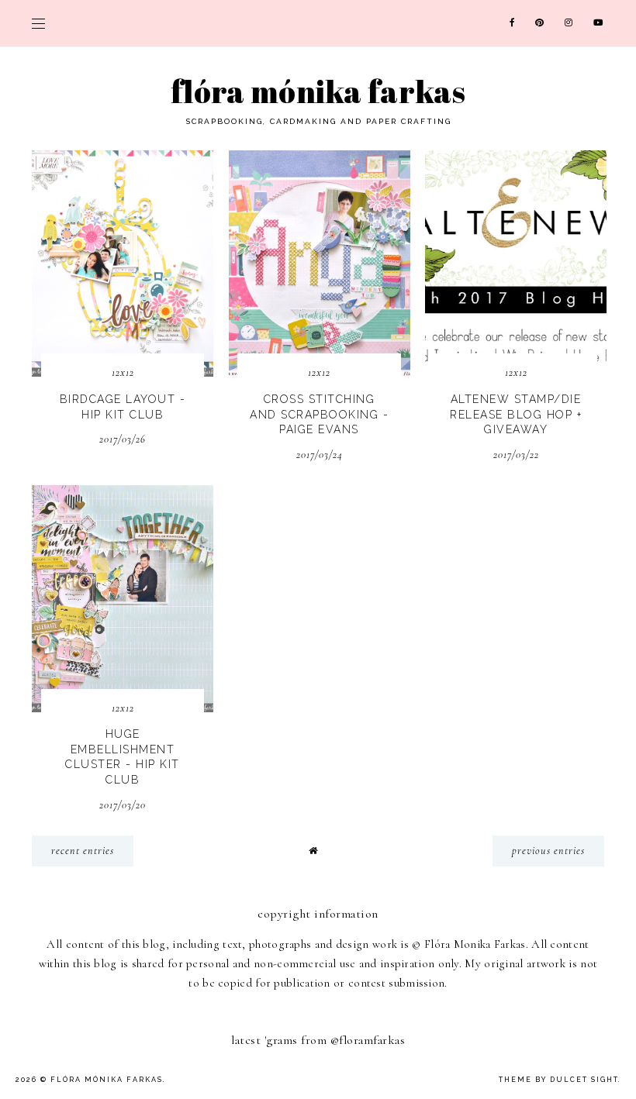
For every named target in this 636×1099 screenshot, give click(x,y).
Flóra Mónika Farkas (318, 91)
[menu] (38, 23)
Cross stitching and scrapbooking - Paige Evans (319, 414)
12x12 (123, 372)
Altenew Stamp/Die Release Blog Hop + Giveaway (516, 414)
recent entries (82, 850)
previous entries (548, 850)
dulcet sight (584, 1079)
